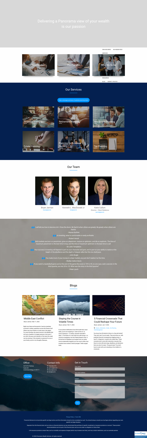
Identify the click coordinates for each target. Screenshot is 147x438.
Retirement (102, 328)
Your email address (86, 372)
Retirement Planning (69, 121)
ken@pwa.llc (73, 210)
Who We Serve (108, 65)
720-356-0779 (52, 366)
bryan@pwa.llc (47, 210)
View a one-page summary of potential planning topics (73, 100)
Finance (97, 328)
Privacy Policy (70, 417)
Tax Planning (100, 146)
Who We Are (38, 65)
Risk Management (98, 330)
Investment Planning (104, 121)
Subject (82, 378)
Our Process (73, 65)
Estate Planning (32, 146)
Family (107, 328)
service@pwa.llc (100, 212)
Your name (83, 366)
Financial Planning (33, 121)
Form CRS (78, 417)
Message (83, 385)
